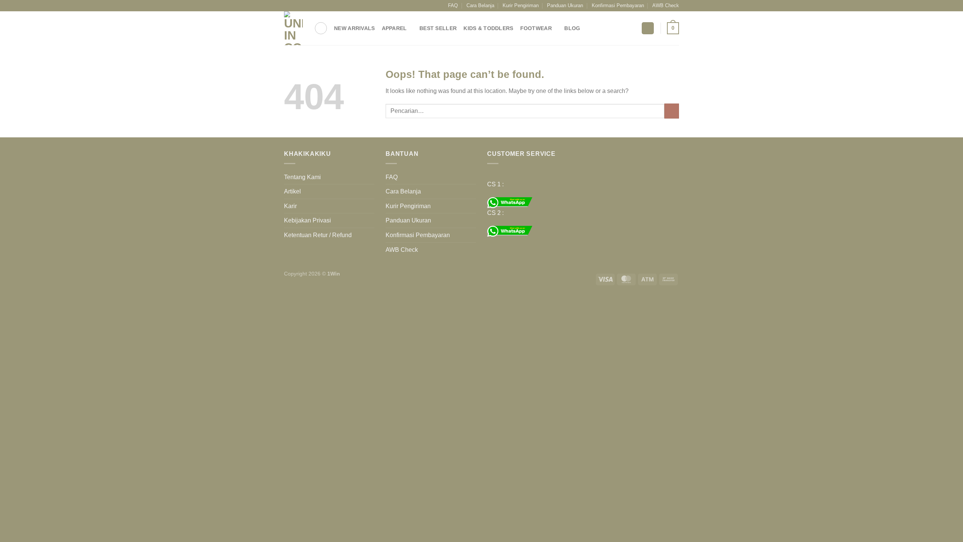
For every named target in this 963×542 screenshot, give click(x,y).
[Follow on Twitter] (302, 5)
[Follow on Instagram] (295, 5)
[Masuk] (648, 28)
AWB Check (665, 5)
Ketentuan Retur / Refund (318, 235)
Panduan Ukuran (565, 5)
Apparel (394, 28)
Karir (290, 206)
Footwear (536, 28)
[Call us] (316, 5)
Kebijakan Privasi (307, 220)
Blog (572, 28)
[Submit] (671, 111)
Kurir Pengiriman (521, 5)
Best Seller (438, 28)
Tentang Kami (302, 177)
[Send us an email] (309, 5)
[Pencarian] (321, 28)
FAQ (453, 5)
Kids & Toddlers (488, 28)
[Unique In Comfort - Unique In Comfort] (293, 28)
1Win (333, 274)
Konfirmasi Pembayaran (618, 5)
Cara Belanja (480, 5)
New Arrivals (354, 28)
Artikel (292, 191)
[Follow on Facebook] (288, 5)
